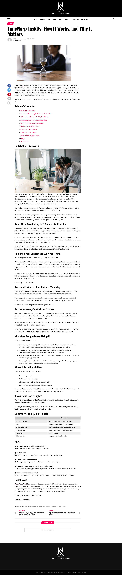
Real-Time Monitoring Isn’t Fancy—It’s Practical (36, 114)
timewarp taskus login (59, 506)
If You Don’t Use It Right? (28, 132)
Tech (48, 19)
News (35, 19)
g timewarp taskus (32, 506)
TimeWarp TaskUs (22, 85)
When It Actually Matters (28, 129)
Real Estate (76, 19)
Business (42, 19)
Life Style (67, 19)
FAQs (23, 139)
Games (60, 19)
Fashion (54, 19)
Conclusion (24, 142)
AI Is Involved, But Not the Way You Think (34, 117)
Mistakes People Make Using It (30, 126)
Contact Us (84, 19)
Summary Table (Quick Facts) (29, 136)
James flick (18, 40)
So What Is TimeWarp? (27, 111)
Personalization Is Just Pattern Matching (33, 120)
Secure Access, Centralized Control (31, 123)
